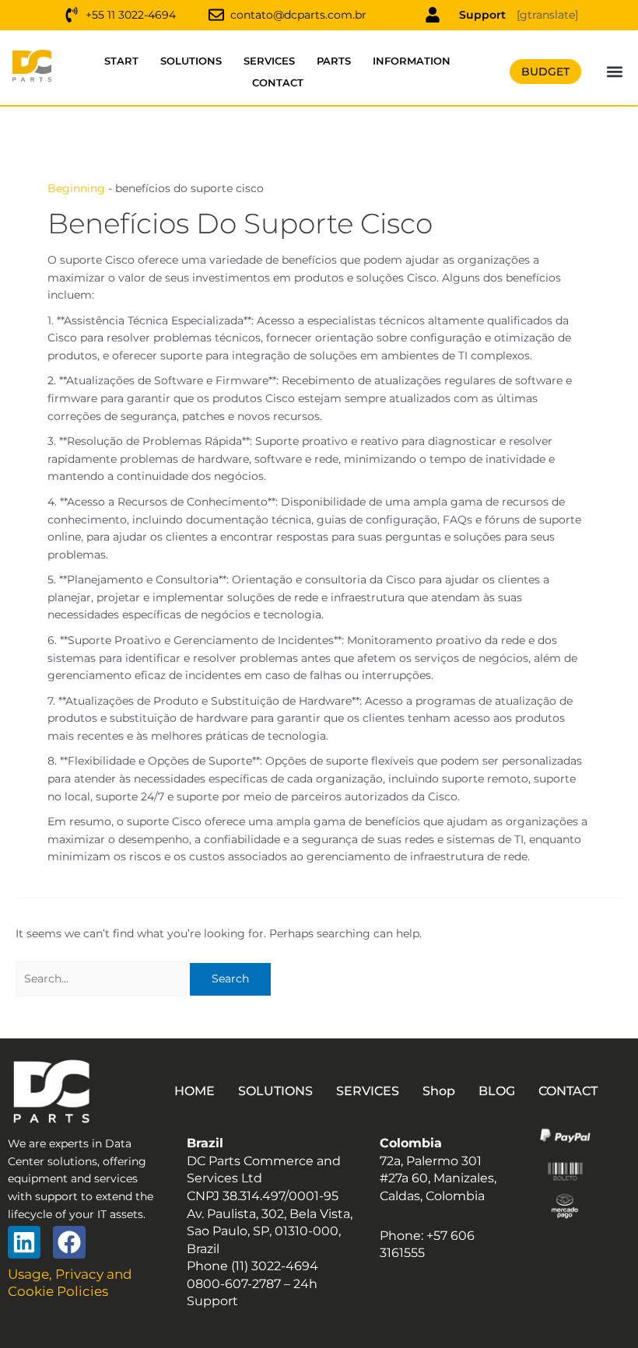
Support (482, 15)
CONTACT (277, 82)
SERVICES (269, 60)
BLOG (496, 1091)
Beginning (76, 188)
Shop (438, 1091)
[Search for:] (103, 978)
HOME (194, 1091)
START (121, 60)
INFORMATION (411, 60)
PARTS (334, 60)
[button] (615, 72)
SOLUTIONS (191, 60)
